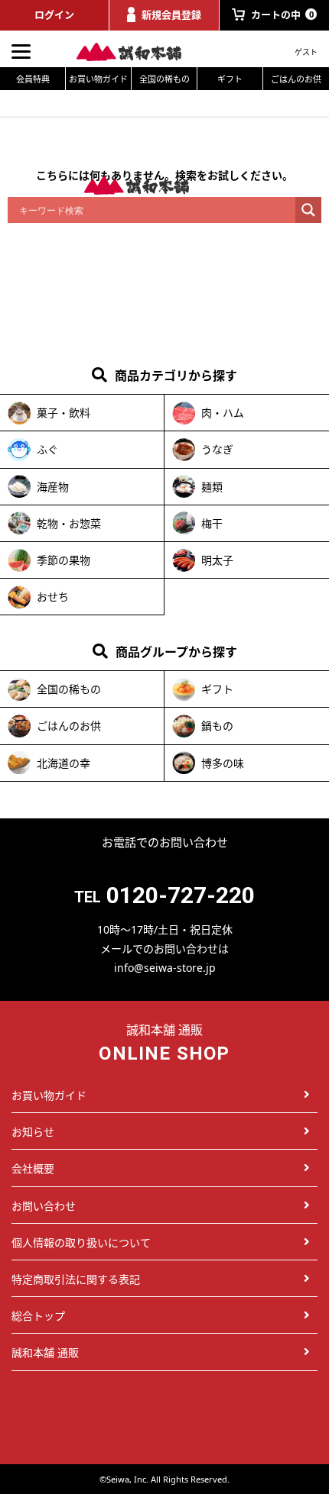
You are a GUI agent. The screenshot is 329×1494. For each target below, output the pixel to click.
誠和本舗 (138, 52)
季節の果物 (63, 560)
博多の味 (222, 763)
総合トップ (38, 1315)
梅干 (212, 523)
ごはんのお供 (296, 79)
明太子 (217, 560)
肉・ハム (222, 412)
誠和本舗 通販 (45, 1352)
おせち (53, 596)
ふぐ (47, 449)
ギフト (230, 79)
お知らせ (32, 1132)
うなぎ (217, 449)
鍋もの (217, 725)
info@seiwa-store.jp (165, 967)
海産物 (53, 486)
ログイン (54, 14)
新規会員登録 (171, 14)
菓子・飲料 (63, 412)
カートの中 (282, 14)
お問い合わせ (43, 1206)
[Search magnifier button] (308, 210)
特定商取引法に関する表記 (75, 1279)
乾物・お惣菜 (69, 523)
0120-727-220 (180, 895)
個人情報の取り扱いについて (81, 1242)
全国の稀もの (164, 79)
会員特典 (33, 79)
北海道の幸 (63, 763)
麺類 (212, 486)
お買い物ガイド (98, 79)
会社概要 (32, 1168)
